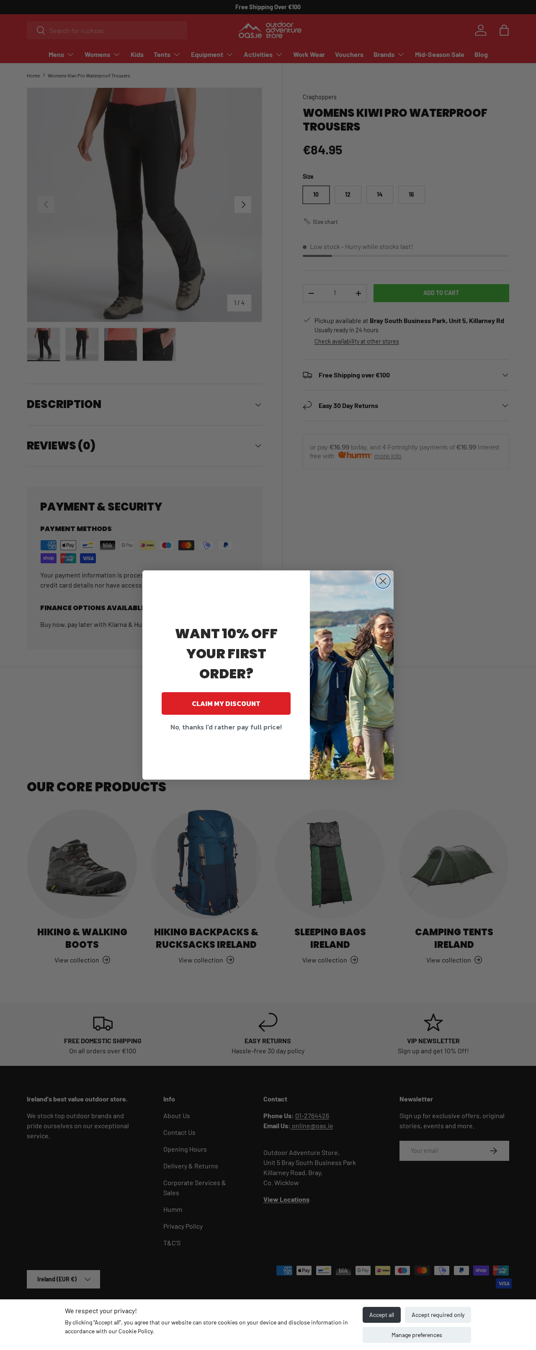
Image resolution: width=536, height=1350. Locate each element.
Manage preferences (417, 1334)
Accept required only (438, 1314)
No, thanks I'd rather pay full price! (226, 727)
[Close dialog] (383, 581)
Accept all (381, 1314)
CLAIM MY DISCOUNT (226, 703)
